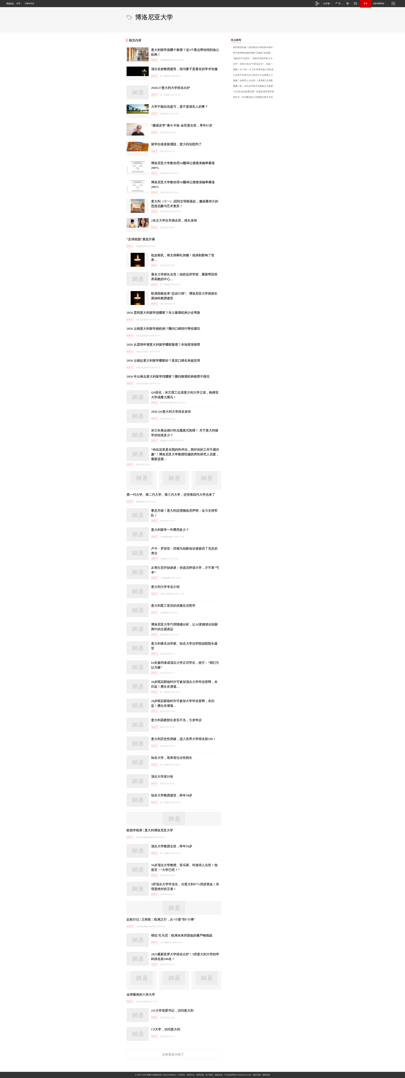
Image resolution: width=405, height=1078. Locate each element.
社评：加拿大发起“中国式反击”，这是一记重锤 (255, 64)
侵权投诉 (266, 1075)
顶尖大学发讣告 (162, 776)
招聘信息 (200, 1075)
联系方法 (191, 1075)
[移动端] (317, 3)
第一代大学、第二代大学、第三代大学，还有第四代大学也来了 (171, 494)
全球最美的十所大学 (141, 994)
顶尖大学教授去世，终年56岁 (171, 846)
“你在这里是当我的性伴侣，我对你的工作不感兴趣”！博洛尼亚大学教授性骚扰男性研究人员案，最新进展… (185, 454)
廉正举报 (257, 1075)
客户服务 (209, 1075)
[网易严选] (338, 3)
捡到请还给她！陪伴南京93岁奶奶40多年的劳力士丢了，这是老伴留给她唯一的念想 (255, 47)
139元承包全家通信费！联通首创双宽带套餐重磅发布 (255, 91)
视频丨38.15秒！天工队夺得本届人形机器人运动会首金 (255, 69)
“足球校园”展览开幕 (141, 239)
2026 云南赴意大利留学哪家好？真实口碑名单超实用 (163, 360)
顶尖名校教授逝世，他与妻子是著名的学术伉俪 (184, 69)
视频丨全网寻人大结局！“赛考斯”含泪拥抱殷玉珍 (255, 80)
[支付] (348, 3)
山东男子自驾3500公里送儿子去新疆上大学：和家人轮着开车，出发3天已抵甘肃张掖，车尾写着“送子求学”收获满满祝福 (255, 75)
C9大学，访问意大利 (165, 1029)
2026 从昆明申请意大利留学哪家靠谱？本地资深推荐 (163, 344)
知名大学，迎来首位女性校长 (171, 757)
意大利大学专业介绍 (165, 586)
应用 (18, 3)
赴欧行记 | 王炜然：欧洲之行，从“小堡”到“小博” (161, 919)
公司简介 (181, 1075)
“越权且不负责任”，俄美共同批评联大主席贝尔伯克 (255, 58)
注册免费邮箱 (378, 3)
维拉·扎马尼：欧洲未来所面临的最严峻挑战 (181, 935)
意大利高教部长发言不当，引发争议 (176, 720)
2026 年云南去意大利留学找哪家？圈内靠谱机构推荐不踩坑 (168, 376)
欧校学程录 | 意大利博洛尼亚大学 (150, 830)
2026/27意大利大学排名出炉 (170, 87)
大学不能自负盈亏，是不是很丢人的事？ (179, 106)
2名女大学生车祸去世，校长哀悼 (174, 220)
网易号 (154, 60)
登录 (366, 3)
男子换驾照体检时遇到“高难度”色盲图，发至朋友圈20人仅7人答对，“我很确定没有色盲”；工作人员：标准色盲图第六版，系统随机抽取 (255, 53)
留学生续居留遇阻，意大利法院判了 (176, 144)
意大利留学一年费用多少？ (170, 529)
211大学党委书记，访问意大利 (172, 1010)
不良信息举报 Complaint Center (237, 1075)
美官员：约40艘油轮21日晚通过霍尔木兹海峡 (255, 97)
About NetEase (169, 1075)
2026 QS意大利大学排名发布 (171, 411)
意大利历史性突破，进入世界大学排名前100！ (183, 739)
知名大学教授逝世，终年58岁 (171, 795)
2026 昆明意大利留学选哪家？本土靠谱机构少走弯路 (163, 312)
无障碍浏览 (29, 3)
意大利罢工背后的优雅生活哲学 (173, 605)
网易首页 (10, 3)
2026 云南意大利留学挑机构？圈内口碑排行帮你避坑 (163, 328)
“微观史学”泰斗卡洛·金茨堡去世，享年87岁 (181, 125)
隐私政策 (219, 1075)
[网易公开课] (327, 3)
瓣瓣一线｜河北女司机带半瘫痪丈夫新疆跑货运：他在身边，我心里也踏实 (255, 86)
